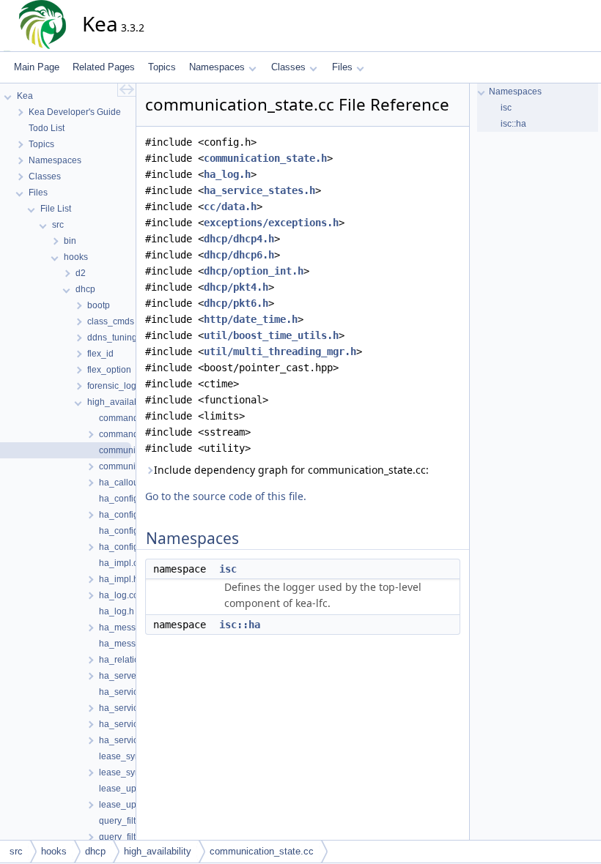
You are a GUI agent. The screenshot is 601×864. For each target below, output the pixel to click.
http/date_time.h (251, 319)
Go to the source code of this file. (225, 496)
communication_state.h (265, 158)
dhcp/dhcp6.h (239, 255)
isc (228, 569)
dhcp (95, 851)
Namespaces (217, 67)
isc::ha (239, 624)
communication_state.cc (262, 851)
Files (342, 67)
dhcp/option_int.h (253, 271)
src (16, 851)
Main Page (36, 67)
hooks (54, 851)
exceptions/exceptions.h (271, 222)
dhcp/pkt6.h (236, 303)
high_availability (157, 851)
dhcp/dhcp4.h (239, 239)
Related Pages (104, 67)
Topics (162, 67)
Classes (288, 67)
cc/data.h (230, 206)
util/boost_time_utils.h (271, 335)
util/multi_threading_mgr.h (280, 351)
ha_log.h (227, 174)
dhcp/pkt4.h (236, 287)
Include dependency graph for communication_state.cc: (291, 470)
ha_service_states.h (259, 190)
